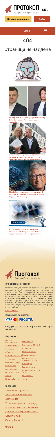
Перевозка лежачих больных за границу (29, 359)
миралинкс (9, 349)
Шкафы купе (27, 364)
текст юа (8, 376)
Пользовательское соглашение (21, 407)
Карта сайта (11, 398)
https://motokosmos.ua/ (13, 356)
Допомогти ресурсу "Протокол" (21, 411)
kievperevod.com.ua (12, 379)
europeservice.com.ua (12, 369)
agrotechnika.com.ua (12, 362)
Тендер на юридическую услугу (21, 403)
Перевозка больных (29, 355)
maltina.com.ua (27, 376)
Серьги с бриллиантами (11, 341)
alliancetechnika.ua (12, 346)
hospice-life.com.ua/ (29, 352)
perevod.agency (10, 366)
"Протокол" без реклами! (18, 394)
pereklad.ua (26, 348)
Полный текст (11, 310)
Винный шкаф (27, 342)
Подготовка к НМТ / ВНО (31, 345)
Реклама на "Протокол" (17, 390)
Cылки (24, 379)
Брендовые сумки (28, 367)
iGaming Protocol (14, 420)
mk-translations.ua (12, 372)
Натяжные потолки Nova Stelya (31, 371)
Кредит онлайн (13, 415)
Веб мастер (9, 352)
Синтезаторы (10, 359)
